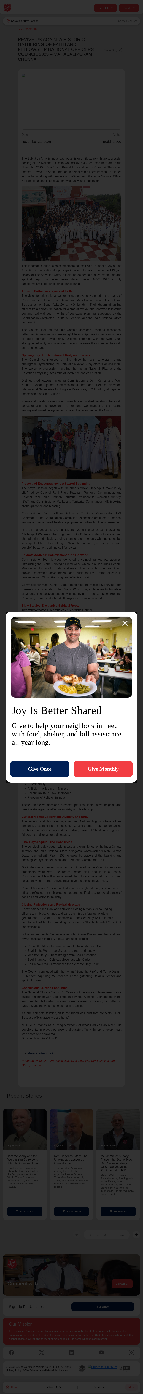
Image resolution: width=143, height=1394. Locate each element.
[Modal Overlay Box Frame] (71, 697)
